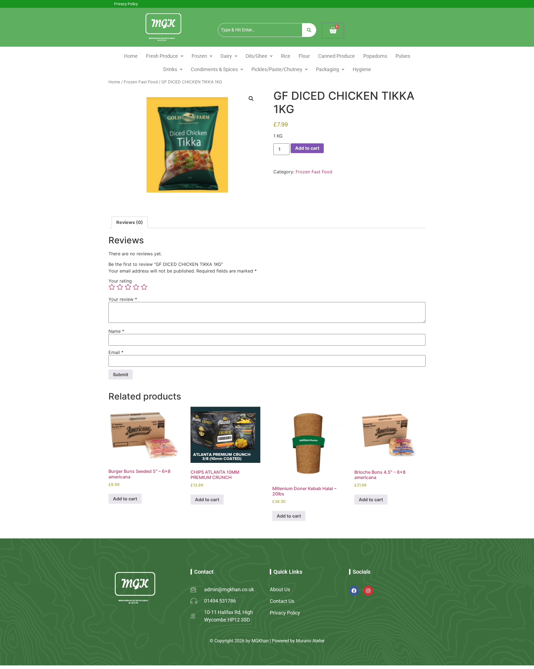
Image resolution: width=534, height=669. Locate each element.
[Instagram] (368, 591)
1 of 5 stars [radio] (111, 287)
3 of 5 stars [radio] (128, 287)
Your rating (120, 281)
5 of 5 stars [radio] (144, 287)
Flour (304, 56)
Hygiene (362, 69)
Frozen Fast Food (141, 81)
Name (116, 331)
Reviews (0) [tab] (129, 222)
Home (131, 56)
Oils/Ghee (256, 56)
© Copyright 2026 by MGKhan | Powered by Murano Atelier (267, 640)
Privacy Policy (126, 4)
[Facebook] (354, 591)
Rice (285, 56)
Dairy (226, 56)
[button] (164, 56)
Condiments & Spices (214, 69)
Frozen (199, 56)
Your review (122, 299)
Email (115, 352)
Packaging (327, 69)
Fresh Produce (162, 56)
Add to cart (307, 148)
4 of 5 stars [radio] (136, 287)
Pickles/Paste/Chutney (276, 69)
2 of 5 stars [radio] (120, 287)
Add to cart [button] (125, 498)
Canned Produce (336, 56)
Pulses (402, 56)
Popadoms (375, 56)
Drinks (170, 69)
